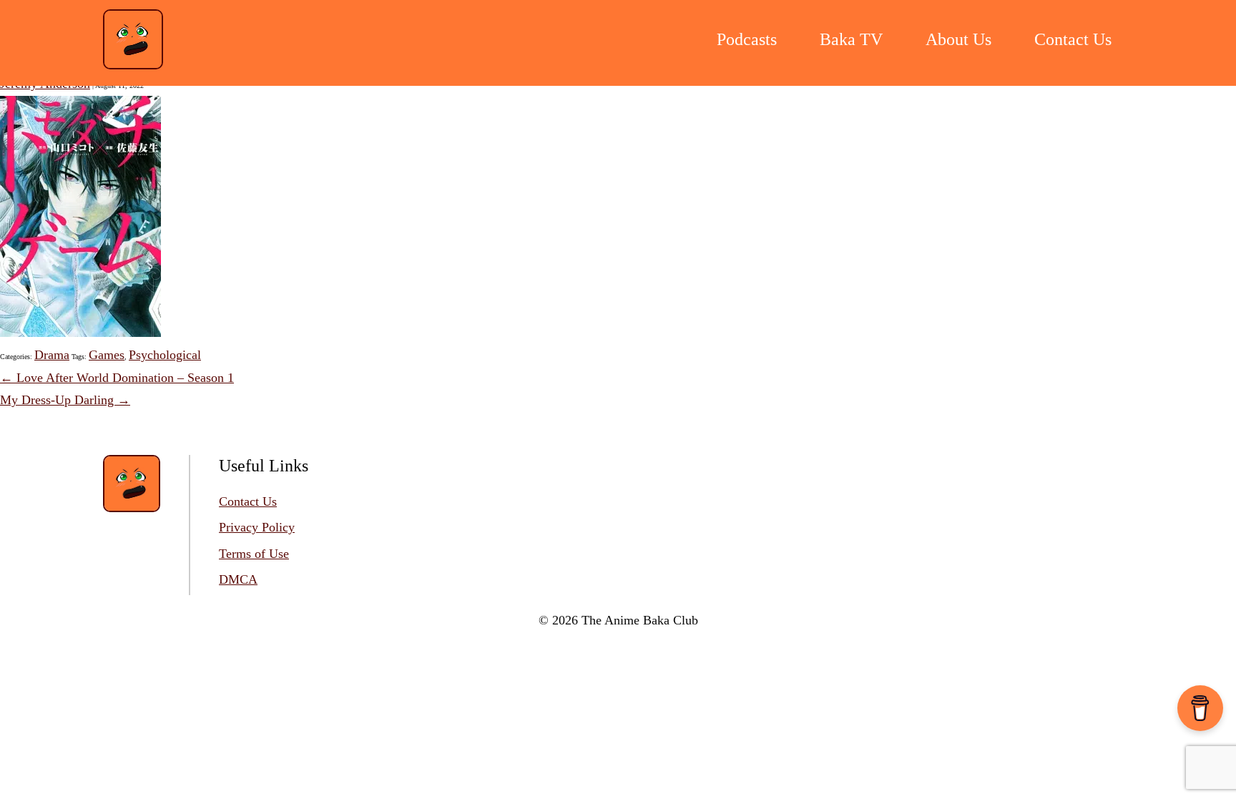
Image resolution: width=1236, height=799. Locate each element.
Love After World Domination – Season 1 (117, 378)
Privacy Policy (257, 527)
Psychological (165, 355)
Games (106, 355)
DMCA (238, 579)
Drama (51, 355)
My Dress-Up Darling (65, 400)
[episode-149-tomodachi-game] (80, 332)
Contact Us (248, 501)
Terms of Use (254, 553)
